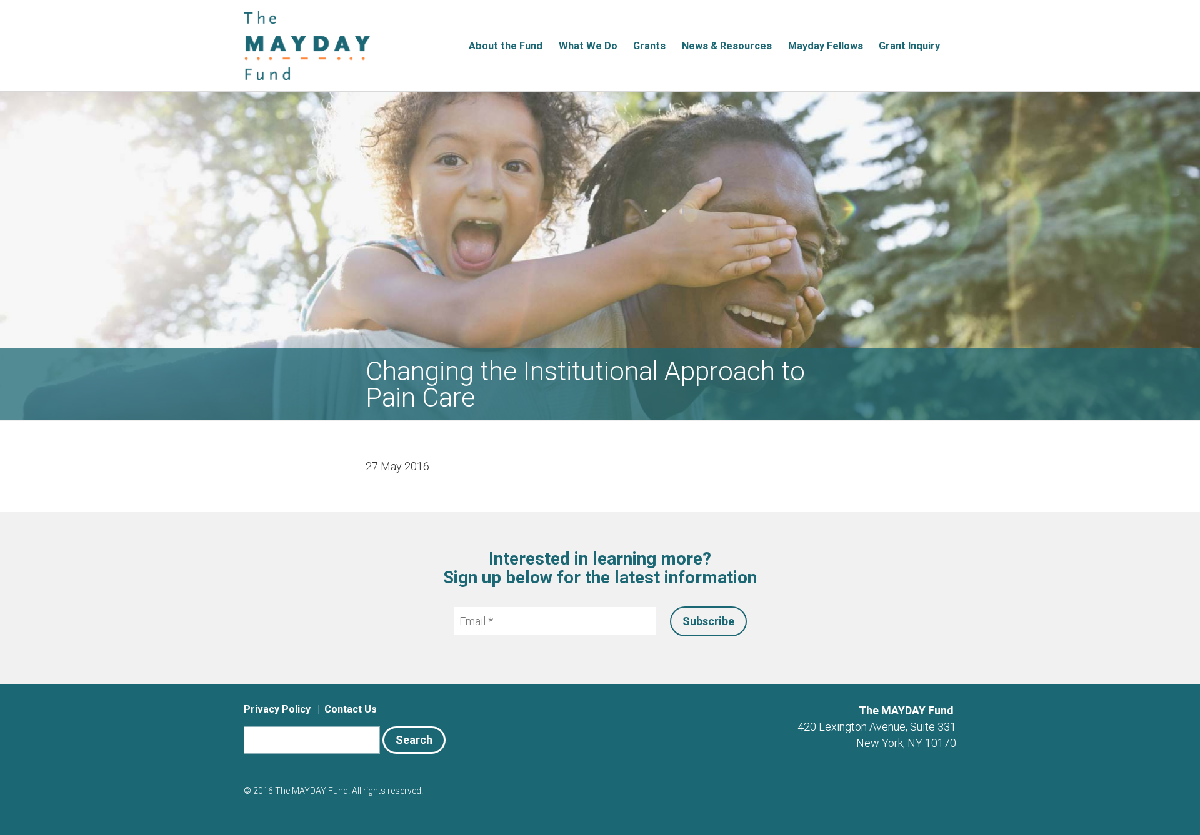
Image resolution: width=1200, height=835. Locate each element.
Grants (649, 46)
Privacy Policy (277, 709)
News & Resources (727, 46)
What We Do (588, 46)
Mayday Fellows (825, 46)
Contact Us (350, 709)
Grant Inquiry (909, 46)
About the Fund (505, 46)
